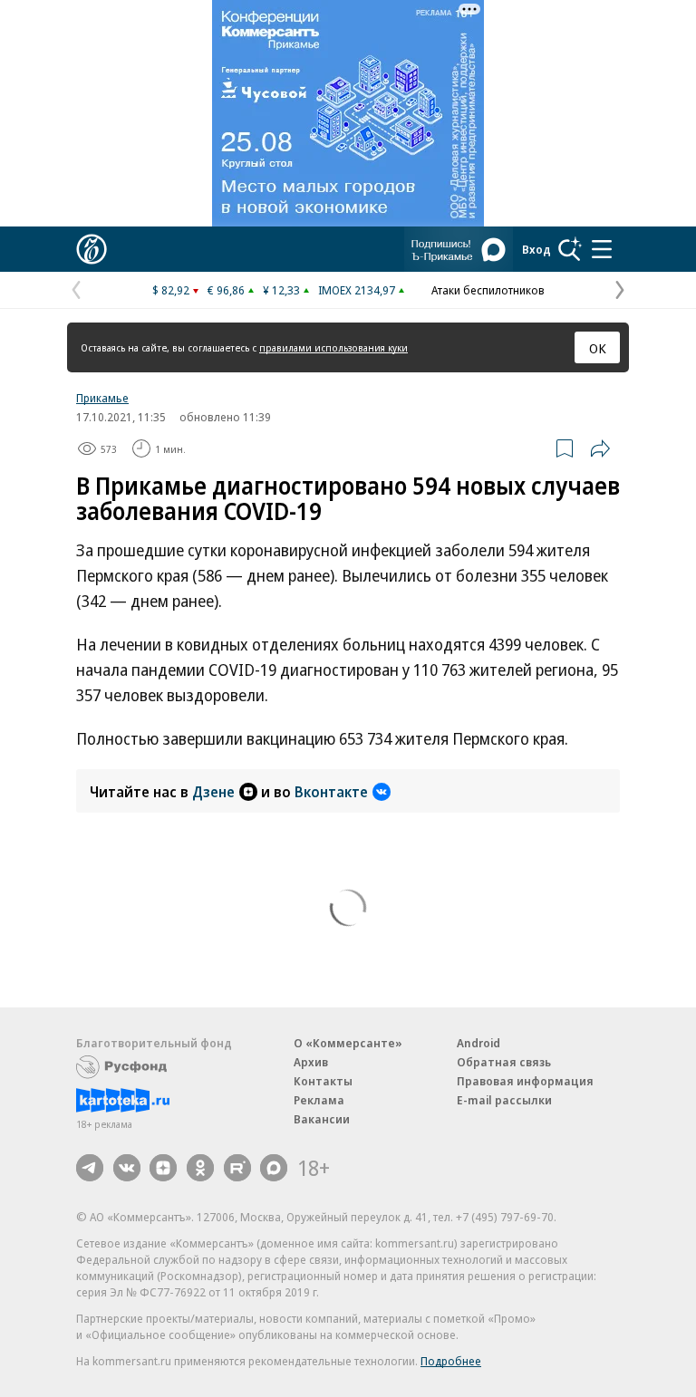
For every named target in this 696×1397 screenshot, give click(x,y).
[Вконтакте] (126, 1167)
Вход (536, 249)
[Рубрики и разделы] (601, 249)
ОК (597, 348)
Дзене (213, 792)
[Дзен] (163, 1167)
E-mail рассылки (504, 1100)
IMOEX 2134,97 (356, 290)
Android (478, 1043)
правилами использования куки (333, 347)
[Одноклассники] (200, 1167)
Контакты (323, 1081)
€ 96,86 (226, 290)
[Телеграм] (89, 1167)
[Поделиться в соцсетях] (600, 448)
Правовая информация (525, 1081)
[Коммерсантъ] (91, 249)
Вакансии (322, 1119)
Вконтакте (331, 792)
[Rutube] (237, 1167)
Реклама (319, 1100)
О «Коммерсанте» (348, 1043)
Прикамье (102, 398)
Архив (311, 1062)
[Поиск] (570, 249)
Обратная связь (504, 1062)
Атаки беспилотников (488, 290)
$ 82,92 (170, 290)
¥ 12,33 (281, 290)
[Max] (273, 1167)
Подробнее (450, 1361)
